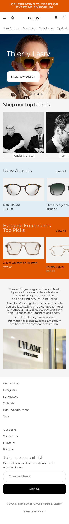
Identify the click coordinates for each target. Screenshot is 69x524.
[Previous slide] (6, 66)
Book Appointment (16, 410)
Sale (6, 416)
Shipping (9, 443)
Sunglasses (46, 28)
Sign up (34, 489)
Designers (29, 28)
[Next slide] (62, 66)
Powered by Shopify (50, 503)
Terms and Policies (34, 511)
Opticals (62, 28)
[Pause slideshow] (25, 94)
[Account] (56, 18)
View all (61, 171)
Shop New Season (23, 76)
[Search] (12, 18)
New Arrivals (11, 28)
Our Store (9, 429)
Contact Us (10, 436)
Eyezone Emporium (26, 503)
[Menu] (4, 17)
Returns (8, 449)
